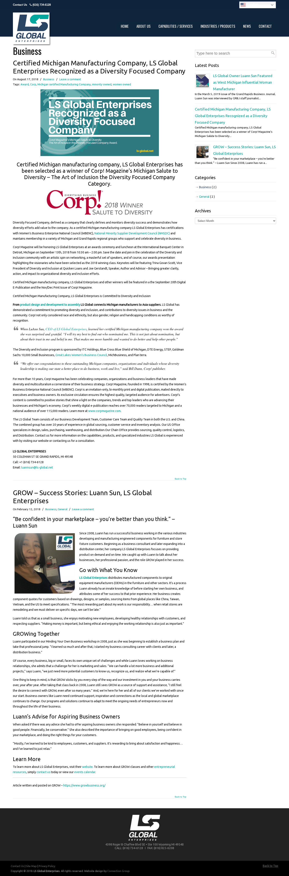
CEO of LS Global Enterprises (66, 329)
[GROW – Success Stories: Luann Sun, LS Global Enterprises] (202, 157)
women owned (122, 84)
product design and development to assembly (50, 304)
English (252, 4)
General (62, 509)
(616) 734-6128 (42, 4)
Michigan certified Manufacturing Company (64, 84)
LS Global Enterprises (93, 577)
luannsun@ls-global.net (37, 467)
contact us (43, 772)
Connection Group (118, 870)
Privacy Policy (47, 866)
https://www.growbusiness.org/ (84, 785)
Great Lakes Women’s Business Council (81, 355)
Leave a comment (70, 79)
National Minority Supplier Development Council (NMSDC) (132, 233)
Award (25, 84)
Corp (33, 84)
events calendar (84, 772)
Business (48, 79)
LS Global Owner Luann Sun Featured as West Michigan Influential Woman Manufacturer (242, 82)
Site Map (31, 866)
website (87, 766)
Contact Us (20, 4)
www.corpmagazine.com (104, 411)
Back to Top (180, 479)
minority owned (101, 84)
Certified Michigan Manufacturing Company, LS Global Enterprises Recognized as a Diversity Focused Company (233, 115)
